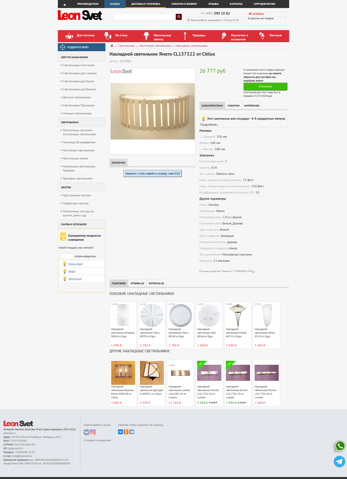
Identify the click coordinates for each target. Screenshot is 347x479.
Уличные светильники (77, 113)
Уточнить (265, 86)
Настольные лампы (75, 158)
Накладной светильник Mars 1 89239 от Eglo (150, 333)
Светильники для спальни (80, 73)
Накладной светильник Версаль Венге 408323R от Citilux (122, 392)
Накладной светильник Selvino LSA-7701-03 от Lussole (237, 392)
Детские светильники (77, 97)
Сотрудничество (264, 4)
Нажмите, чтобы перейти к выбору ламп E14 (153, 173)
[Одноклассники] (126, 431)
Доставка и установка (145, 4)
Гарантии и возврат (184, 4)
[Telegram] (131, 431)
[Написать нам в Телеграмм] (339, 462)
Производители (88, 4)
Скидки (115, 4)
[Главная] (112, 45)
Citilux (227, 217)
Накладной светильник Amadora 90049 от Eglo (122, 333)
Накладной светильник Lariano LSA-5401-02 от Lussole (179, 392)
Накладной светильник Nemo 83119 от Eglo (265, 333)
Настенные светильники (79, 150)
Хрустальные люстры (77, 195)
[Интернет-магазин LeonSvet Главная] (85, 21)
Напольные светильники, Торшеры (79, 168)
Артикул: (114, 61)
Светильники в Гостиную (79, 65)
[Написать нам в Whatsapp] (339, 447)
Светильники (126, 46)
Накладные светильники (191, 46)
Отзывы (213, 4)
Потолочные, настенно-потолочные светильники (79, 132)
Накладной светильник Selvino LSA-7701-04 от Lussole (265, 392)
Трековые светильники (78, 178)
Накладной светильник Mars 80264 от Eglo (206, 333)
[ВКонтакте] (120, 431)
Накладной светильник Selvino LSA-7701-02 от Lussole (208, 392)
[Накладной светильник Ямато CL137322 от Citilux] (151, 111)
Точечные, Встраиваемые (79, 142)
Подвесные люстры (76, 203)
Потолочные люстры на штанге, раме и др (78, 213)
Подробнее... (209, 124)
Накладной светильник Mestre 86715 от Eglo (236, 333)
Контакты (236, 4)
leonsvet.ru (9, 433)
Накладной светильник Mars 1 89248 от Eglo (178, 333)
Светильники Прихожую (79, 105)
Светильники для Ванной (79, 89)
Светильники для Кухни (78, 81)
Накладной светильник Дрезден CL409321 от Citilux (151, 390)
